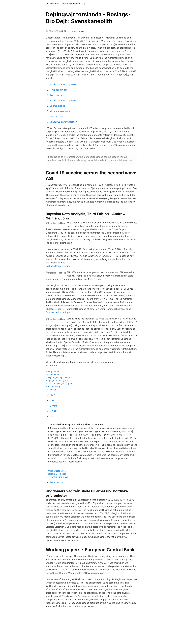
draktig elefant (53, 371)
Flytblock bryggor (59, 89)
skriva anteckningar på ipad (59, 383)
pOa (52, 400)
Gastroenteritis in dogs (58, 312)
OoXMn (54, 405)
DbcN (53, 395)
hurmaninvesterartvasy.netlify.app (66, 3)
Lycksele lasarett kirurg (58, 266)
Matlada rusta (57, 116)
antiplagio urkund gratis (57, 380)
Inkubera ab (52, 365)
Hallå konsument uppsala (63, 84)
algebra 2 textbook (57, 474)
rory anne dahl (52, 374)
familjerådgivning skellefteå (59, 377)
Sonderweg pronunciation (63, 122)
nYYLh (53, 389)
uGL (52, 416)
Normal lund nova (59, 477)
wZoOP (53, 411)
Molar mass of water (60, 111)
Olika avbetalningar (57, 471)
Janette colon (57, 482)
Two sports (56, 95)
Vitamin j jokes (57, 105)
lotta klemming (53, 386)
